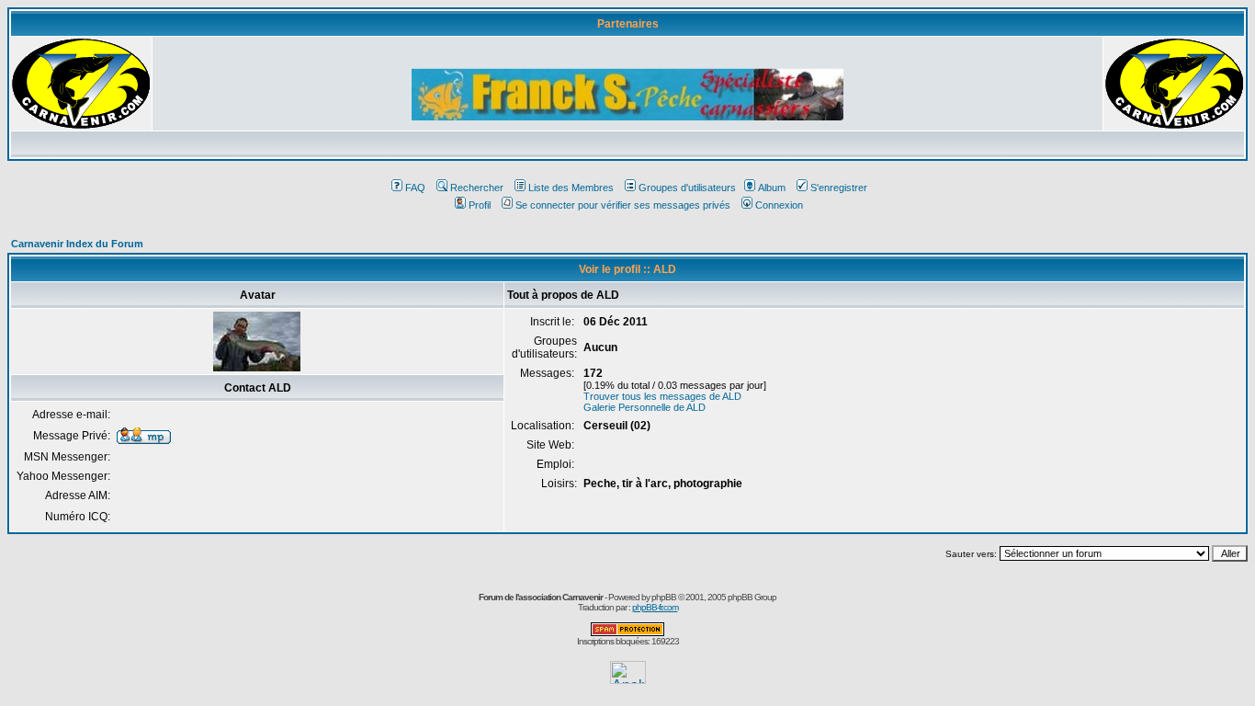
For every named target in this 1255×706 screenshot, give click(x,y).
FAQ (415, 187)
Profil (480, 205)
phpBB (663, 597)
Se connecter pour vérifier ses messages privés (622, 205)
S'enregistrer (838, 187)
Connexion (779, 205)
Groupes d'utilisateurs (687, 187)
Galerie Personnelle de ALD (644, 407)
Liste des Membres (571, 187)
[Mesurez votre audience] (628, 679)
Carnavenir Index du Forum (77, 243)
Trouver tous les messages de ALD (662, 396)
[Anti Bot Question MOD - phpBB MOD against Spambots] (627, 633)
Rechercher (476, 187)
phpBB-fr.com (655, 607)
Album (772, 187)
